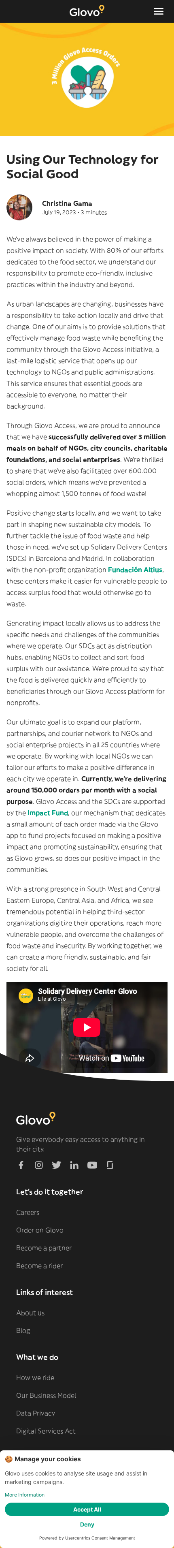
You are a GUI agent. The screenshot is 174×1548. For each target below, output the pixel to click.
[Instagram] (39, 1165)
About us (30, 1313)
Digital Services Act (46, 1431)
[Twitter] (57, 1165)
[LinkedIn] (74, 1165)
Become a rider (39, 1266)
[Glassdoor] (110, 1165)
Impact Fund (47, 813)
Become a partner (44, 1248)
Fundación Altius (135, 570)
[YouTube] (92, 1165)
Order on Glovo (40, 1230)
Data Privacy (35, 1413)
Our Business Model (46, 1395)
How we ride (35, 1377)
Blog (23, 1330)
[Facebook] (21, 1165)
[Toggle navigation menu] (158, 11)
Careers (27, 1212)
